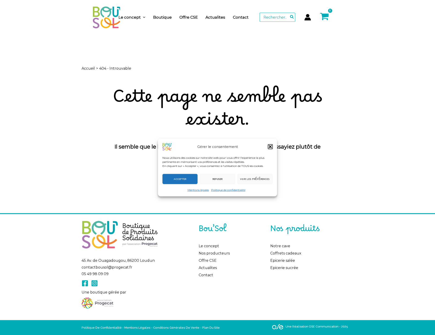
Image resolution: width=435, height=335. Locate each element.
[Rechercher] (292, 17)
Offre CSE (208, 260)
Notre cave (280, 246)
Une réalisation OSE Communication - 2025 (316, 326)
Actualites (208, 268)
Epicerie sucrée (284, 268)
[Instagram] (94, 283)
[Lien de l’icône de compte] (307, 17)
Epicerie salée (282, 260)
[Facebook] (85, 283)
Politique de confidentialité (228, 189)
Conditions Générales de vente (176, 327)
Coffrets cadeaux (285, 253)
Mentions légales (198, 189)
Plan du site (211, 327)
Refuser (217, 179)
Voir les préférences (255, 179)
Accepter (180, 179)
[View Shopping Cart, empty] (334, 17)
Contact (206, 275)
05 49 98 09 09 (95, 274)
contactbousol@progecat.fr (107, 267)
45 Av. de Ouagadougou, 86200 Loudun (118, 260)
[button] (270, 146)
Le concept (209, 246)
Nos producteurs (214, 253)
